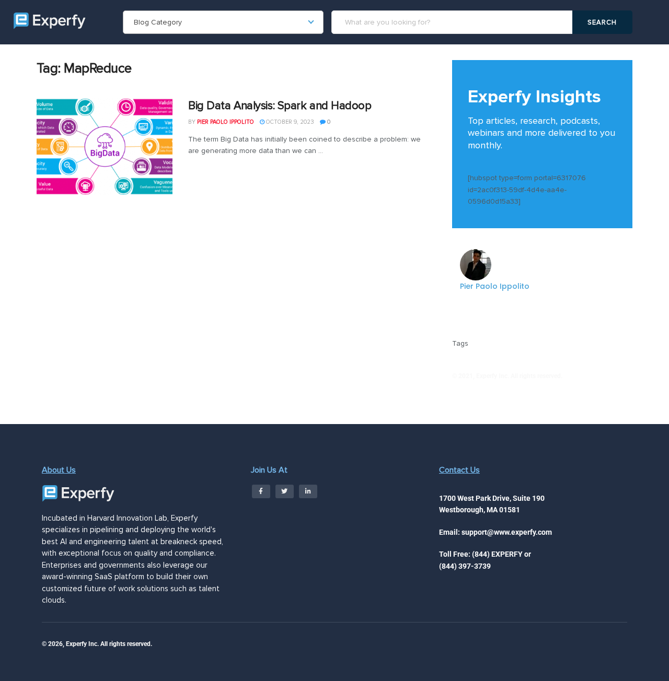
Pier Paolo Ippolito (225, 122)
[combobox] (223, 22)
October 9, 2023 (289, 122)
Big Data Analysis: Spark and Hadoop (280, 106)
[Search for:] (453, 22)
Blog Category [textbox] (158, 22)
